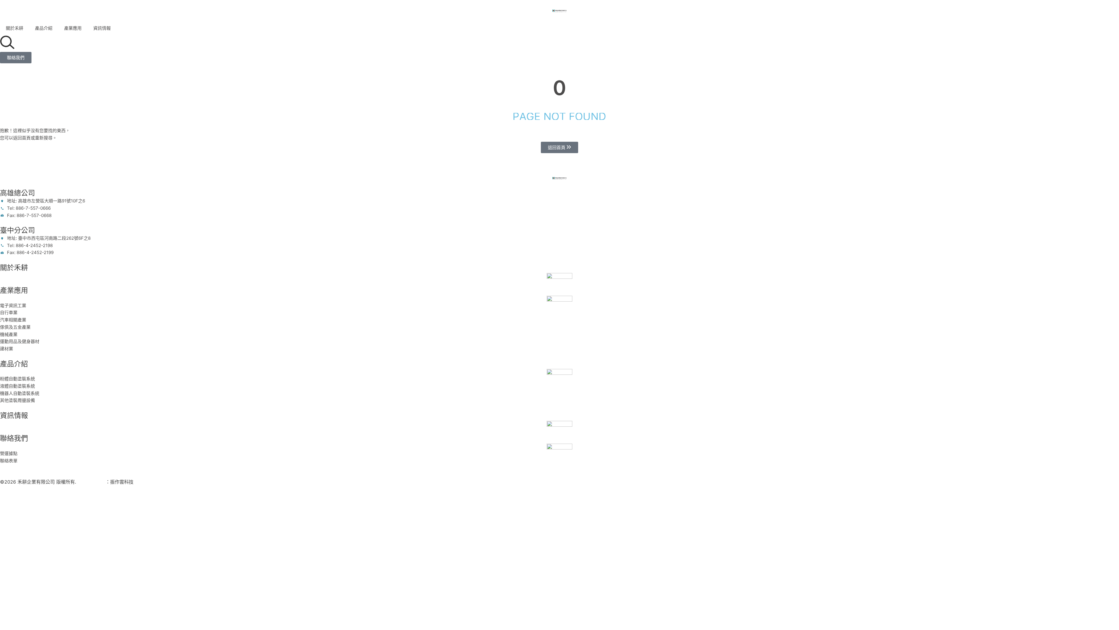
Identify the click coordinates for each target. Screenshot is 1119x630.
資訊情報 (102, 28)
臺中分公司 (17, 230)
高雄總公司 (17, 193)
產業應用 (73, 28)
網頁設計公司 (91, 482)
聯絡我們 (14, 438)
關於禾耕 (14, 28)
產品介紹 (43, 28)
